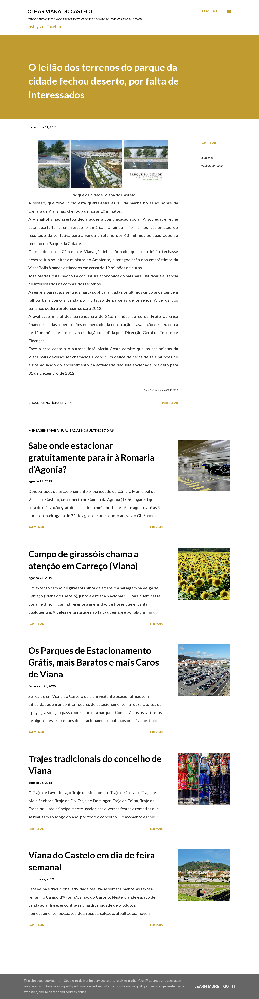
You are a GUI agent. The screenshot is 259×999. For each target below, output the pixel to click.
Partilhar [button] (208, 143)
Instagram (37, 26)
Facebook (55, 26)
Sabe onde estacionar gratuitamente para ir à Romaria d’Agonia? (91, 457)
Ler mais (156, 527)
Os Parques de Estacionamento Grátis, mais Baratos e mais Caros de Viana (93, 662)
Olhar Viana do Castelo (60, 11)
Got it (229, 986)
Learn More (206, 986)
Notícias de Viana (211, 165)
